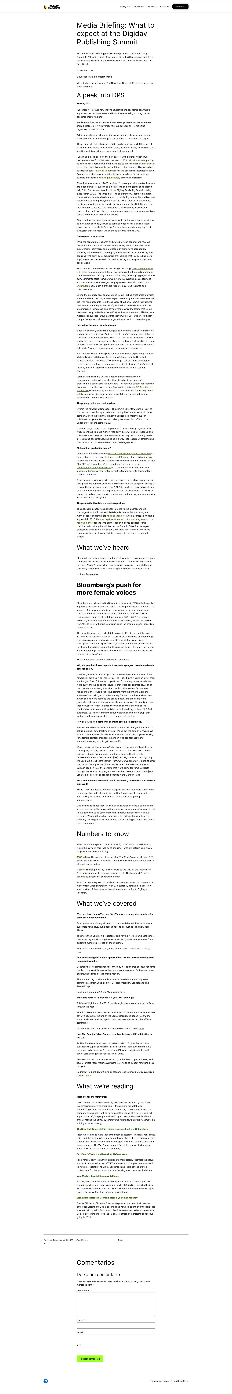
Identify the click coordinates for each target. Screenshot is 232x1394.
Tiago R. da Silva (179, 1381)
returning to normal (105, 170)
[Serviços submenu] (129, 6)
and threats (122, 457)
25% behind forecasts (134, 160)
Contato (164, 6)
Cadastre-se (180, 6)
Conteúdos (138, 6)
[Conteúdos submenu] (143, 6)
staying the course (109, 177)
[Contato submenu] (169, 6)
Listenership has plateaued (109, 519)
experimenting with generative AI (94, 467)
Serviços (124, 6)
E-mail (81, 1332)
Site (79, 1345)
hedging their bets (116, 515)
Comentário (84, 1290)
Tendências (82, 1240)
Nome (81, 1320)
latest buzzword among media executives (129, 453)
